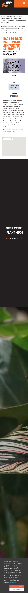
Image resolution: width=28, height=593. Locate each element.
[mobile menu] (24, 3)
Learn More (13, 582)
